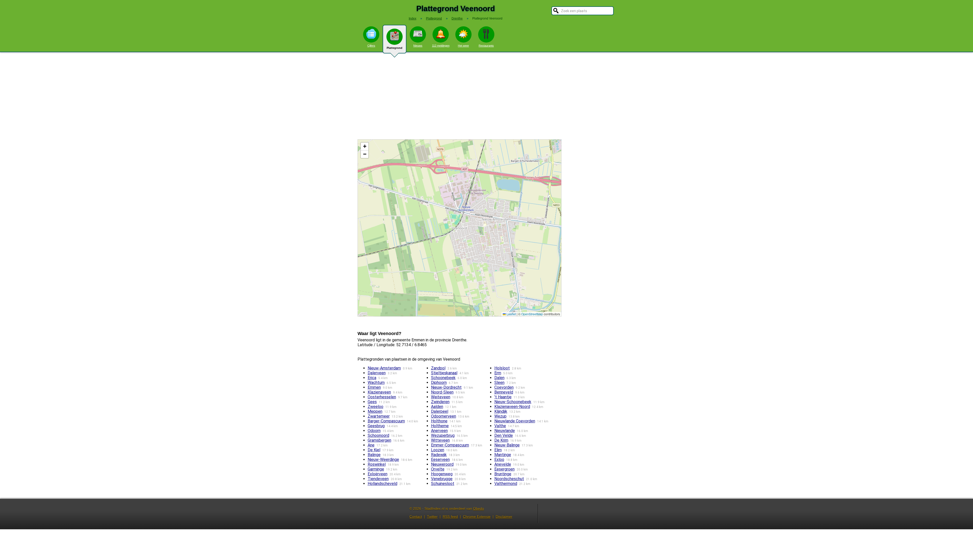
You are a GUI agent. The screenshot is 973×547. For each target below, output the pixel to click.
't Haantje (503, 397)
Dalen (499, 377)
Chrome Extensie (477, 517)
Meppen (375, 411)
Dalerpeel (439, 411)
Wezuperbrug (443, 435)
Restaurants (486, 45)
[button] (364, 146)
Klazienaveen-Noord (512, 406)
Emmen (374, 387)
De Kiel (374, 449)
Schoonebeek (443, 377)
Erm (497, 372)
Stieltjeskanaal (444, 372)
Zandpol (438, 368)
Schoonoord (378, 435)
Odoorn (374, 430)
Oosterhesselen (382, 397)
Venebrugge (442, 478)
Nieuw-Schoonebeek (512, 401)
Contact (415, 517)
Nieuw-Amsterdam (384, 368)
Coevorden (504, 387)
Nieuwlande (504, 430)
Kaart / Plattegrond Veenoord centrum (459, 228)
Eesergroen (504, 469)
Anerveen (439, 430)
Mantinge (502, 454)
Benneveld (503, 392)
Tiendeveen (378, 478)
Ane (371, 445)
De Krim (501, 440)
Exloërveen (377, 474)
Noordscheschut (509, 478)
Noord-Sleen (442, 392)
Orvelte (437, 469)
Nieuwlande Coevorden (514, 421)
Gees (372, 401)
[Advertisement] (486, 95)
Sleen (499, 382)
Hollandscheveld (382, 483)
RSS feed (450, 517)
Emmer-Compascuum (450, 445)
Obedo (478, 508)
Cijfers (371, 45)
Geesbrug (376, 425)
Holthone (439, 421)
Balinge (374, 454)
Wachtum (376, 382)
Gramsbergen (379, 440)
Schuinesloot (442, 483)
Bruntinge (502, 474)
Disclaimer (504, 517)
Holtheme (440, 425)
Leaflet (511, 314)
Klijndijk (500, 411)
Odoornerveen (443, 416)
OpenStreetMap (532, 314)
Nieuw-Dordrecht (446, 387)
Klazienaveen (379, 392)
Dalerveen (377, 372)
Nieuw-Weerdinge (383, 459)
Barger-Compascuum (386, 421)
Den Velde (503, 435)
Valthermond (505, 483)
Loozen (437, 449)
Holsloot (502, 368)
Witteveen (440, 440)
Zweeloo (375, 406)
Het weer (463, 45)
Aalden (437, 406)
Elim (498, 449)
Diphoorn (439, 382)
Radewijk (439, 454)
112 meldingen (441, 45)
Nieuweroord (442, 464)
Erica (372, 377)
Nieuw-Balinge (507, 445)
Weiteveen (440, 397)
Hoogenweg (442, 474)
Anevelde (502, 464)
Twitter (432, 517)
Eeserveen (440, 459)
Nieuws (417, 45)
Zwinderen (440, 401)
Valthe (500, 425)
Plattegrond (394, 47)
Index (412, 18)
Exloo (499, 459)
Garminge (376, 469)
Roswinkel (377, 464)
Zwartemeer (379, 416)
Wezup (500, 416)
